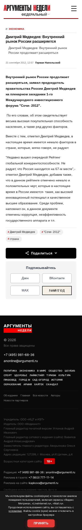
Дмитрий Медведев (21, 232)
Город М (24, 379)
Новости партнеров (16, 400)
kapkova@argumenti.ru (43, 483)
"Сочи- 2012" (51, 232)
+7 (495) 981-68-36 (19, 355)
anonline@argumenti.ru (21, 361)
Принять (41, 523)
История (57, 379)
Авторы (55, 395)
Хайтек (39, 384)
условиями (15, 511)
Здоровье (20, 375)
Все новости (40, 395)
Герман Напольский (47, 62)
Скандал (52, 384)
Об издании (11, 395)
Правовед (10, 379)
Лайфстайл (37, 375)
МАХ (25, 290)
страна (13, 239)
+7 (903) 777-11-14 (41, 477)
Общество (56, 370)
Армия (27, 384)
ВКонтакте (57, 278)
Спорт (8, 375)
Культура (65, 375)
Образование (12, 384)
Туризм (51, 375)
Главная (25, 395)
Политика (10, 370)
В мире (41, 370)
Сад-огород (40, 379)
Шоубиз (70, 370)
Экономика (16, 29)
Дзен (25, 278)
